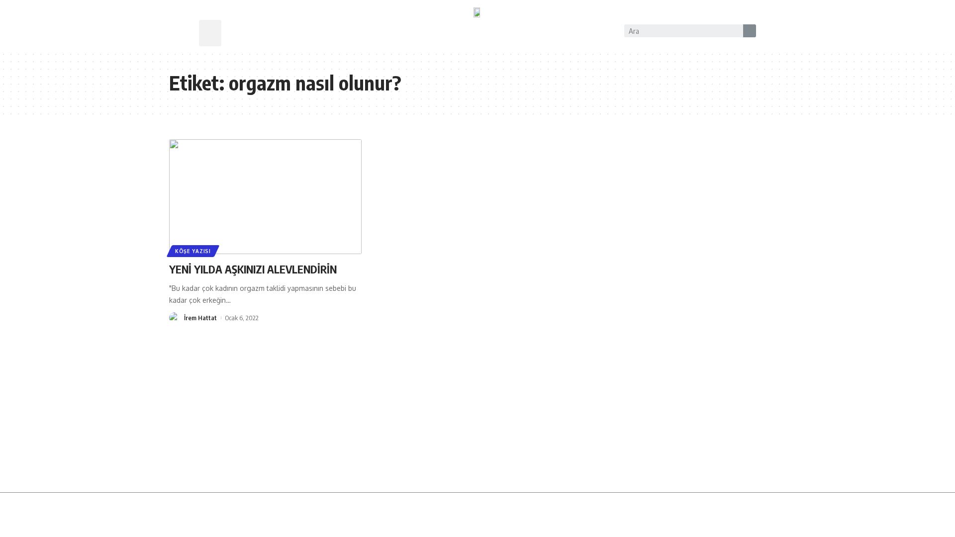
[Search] (749, 30)
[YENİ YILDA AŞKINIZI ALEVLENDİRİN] (265, 197)
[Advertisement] (477, 417)
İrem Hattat (200, 318)
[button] (210, 33)
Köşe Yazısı (193, 251)
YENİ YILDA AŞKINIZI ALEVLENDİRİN (253, 269)
